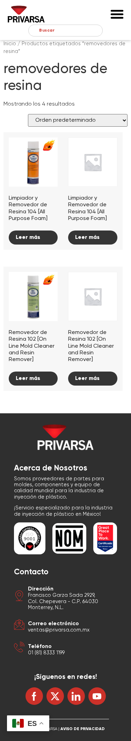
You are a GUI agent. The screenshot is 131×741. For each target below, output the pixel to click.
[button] (117, 14)
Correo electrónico (53, 624)
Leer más (28, 237)
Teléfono (40, 646)
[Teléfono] (19, 648)
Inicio (9, 43)
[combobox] (65, 30)
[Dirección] (19, 596)
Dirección (40, 589)
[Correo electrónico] (19, 625)
